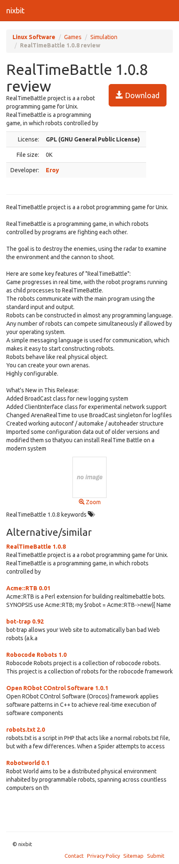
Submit (155, 856)
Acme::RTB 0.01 (28, 588)
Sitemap (133, 856)
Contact (74, 856)
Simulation (103, 37)
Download (141, 95)
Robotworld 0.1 (28, 763)
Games (73, 37)
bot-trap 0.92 (25, 621)
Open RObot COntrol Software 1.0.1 (57, 688)
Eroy (52, 170)
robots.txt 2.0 (25, 729)
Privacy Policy (103, 856)
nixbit (15, 10)
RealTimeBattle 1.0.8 (36, 546)
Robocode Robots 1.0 (36, 654)
